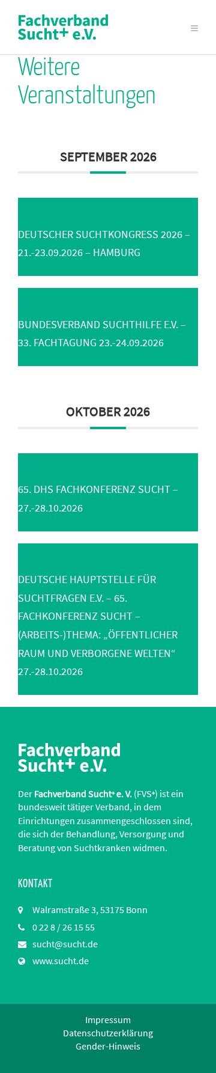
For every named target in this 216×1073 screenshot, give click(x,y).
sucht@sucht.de (65, 944)
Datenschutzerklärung (108, 1033)
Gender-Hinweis (108, 1046)
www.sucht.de (60, 961)
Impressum (108, 1019)
